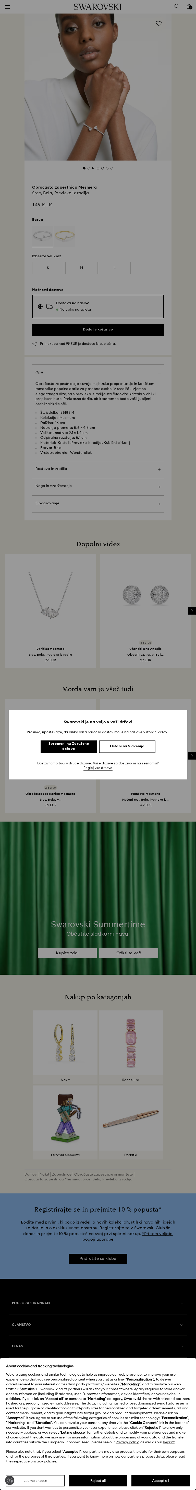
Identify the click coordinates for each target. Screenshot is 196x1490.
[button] (182, 715)
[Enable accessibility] (9, 1480)
